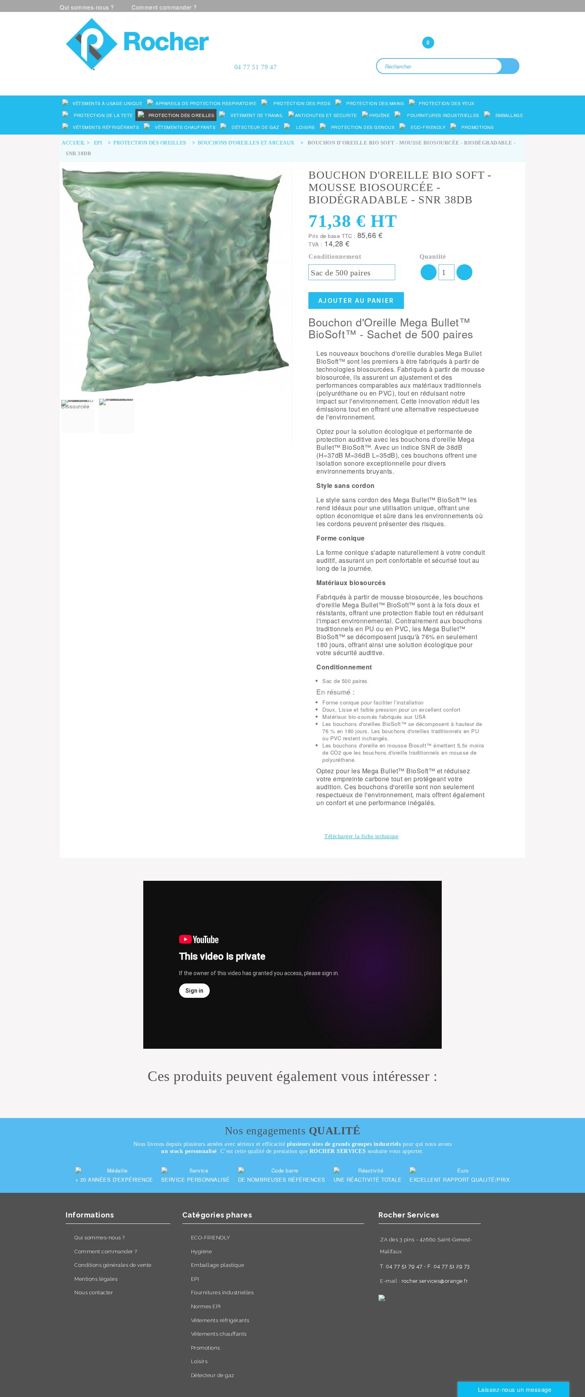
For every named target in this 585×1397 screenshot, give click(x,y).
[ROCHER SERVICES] (137, 44)
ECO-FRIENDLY (210, 1238)
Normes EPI (206, 1306)
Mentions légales (95, 1279)
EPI (195, 1279)
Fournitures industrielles (222, 1293)
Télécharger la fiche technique (361, 836)
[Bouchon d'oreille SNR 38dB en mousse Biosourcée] (78, 416)
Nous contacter (93, 1293)
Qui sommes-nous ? (87, 7)
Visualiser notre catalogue (139, 80)
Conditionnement (335, 256)
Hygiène (201, 1252)
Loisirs (199, 1361)
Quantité (432, 256)
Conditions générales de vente (113, 1265)
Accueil (74, 143)
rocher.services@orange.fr (435, 1281)
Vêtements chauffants (219, 1334)
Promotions (205, 1348)
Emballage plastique (217, 1265)
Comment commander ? (164, 7)
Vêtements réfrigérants (220, 1320)
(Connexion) (447, 27)
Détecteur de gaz (212, 1375)
